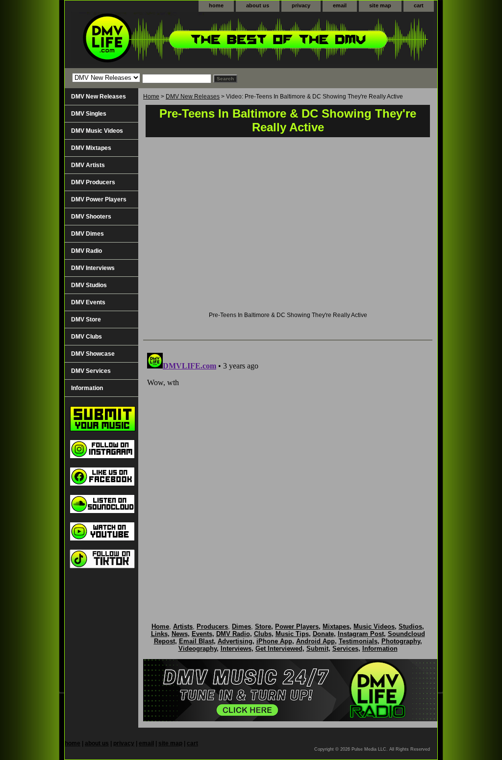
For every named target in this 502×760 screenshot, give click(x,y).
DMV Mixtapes (91, 148)
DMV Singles (88, 113)
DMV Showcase (93, 353)
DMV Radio (86, 250)
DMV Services (91, 371)
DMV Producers (93, 182)
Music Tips (292, 633)
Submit (317, 648)
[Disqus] (287, 471)
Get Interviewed (278, 648)
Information (87, 388)
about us (257, 5)
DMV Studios (89, 285)
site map (380, 5)
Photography (400, 641)
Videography (197, 648)
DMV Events (88, 302)
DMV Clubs (86, 336)
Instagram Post (361, 633)
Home (151, 96)
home (216, 5)
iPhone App (274, 641)
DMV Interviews (93, 268)
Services (345, 648)
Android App (315, 641)
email (340, 5)
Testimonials (358, 641)
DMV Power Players (98, 199)
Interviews (236, 648)
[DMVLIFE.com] (187, 40)
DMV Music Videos (97, 130)
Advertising (235, 641)
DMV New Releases (193, 96)
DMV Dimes (87, 233)
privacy (301, 5)
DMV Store (86, 319)
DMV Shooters (91, 216)
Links (159, 633)
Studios (410, 626)
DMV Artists (88, 165)
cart (419, 5)
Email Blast (196, 641)
